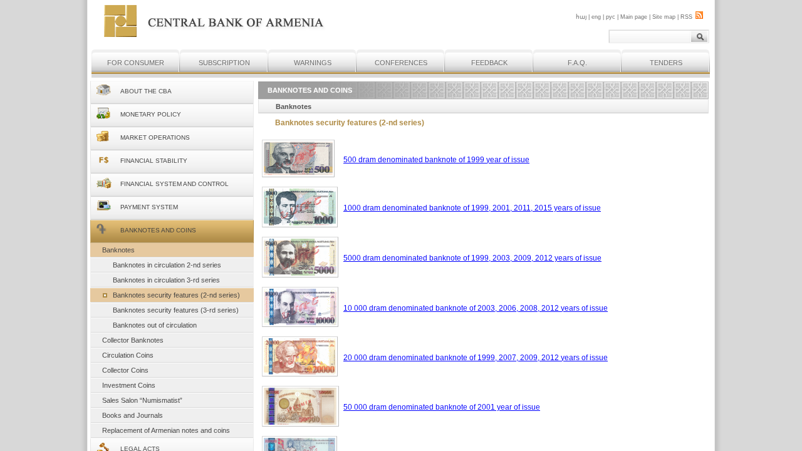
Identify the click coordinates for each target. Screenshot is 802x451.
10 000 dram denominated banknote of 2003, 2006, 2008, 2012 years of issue (475, 308)
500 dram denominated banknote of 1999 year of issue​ (436, 159)
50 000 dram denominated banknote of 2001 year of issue (441, 407)
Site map (663, 17)
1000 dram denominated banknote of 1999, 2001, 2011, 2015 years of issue (472, 208)
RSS (686, 17)
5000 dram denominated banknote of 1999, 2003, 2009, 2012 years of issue (472, 258)
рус (610, 17)
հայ (581, 17)
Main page (633, 17)
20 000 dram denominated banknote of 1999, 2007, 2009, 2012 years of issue (475, 357)
